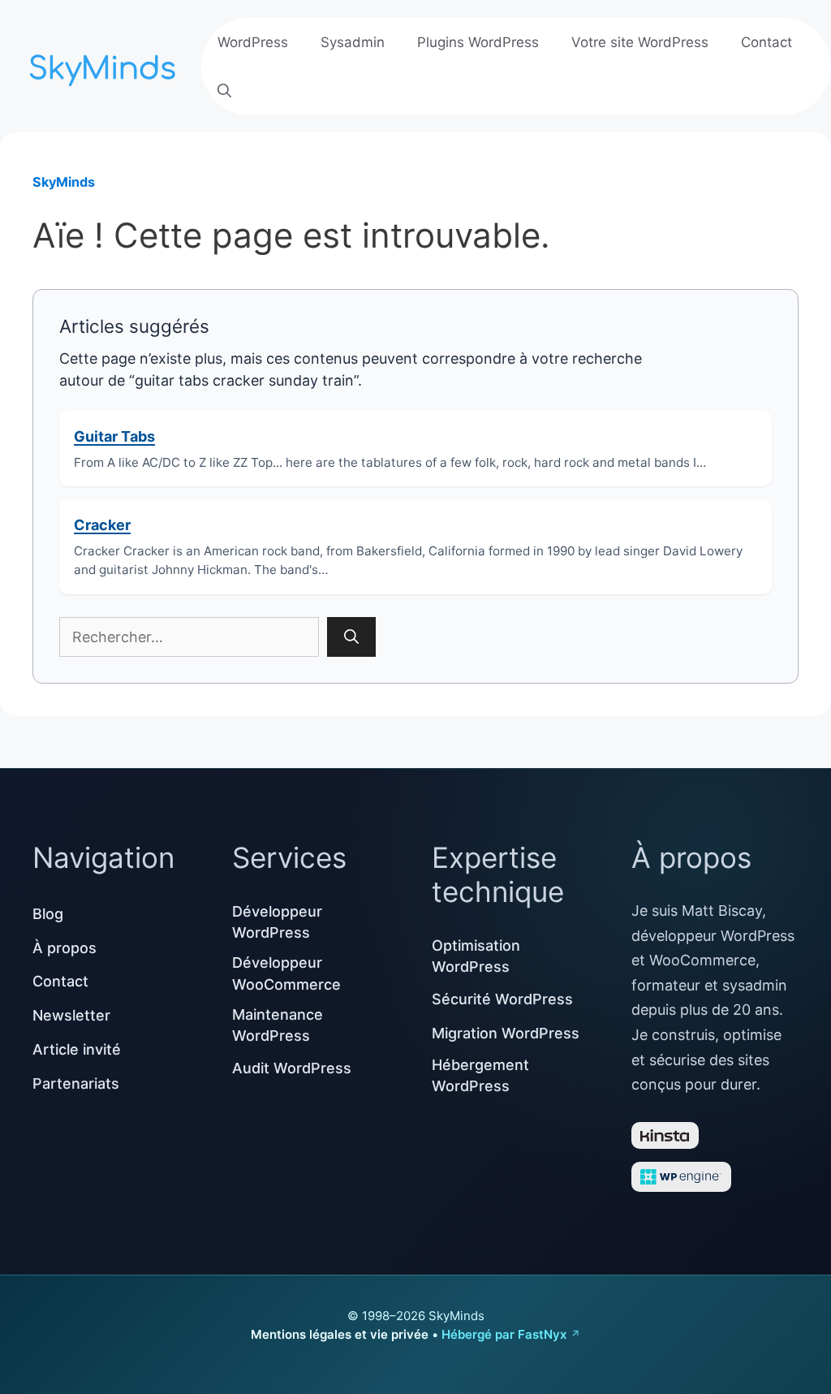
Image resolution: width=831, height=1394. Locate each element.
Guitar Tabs (114, 436)
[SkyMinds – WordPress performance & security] (105, 64)
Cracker (102, 524)
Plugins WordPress (478, 42)
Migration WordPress (505, 1033)
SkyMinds (63, 182)
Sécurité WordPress (502, 999)
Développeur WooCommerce (286, 973)
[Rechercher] (351, 637)
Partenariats (75, 1083)
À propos (64, 947)
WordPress (252, 42)
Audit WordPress (291, 1068)
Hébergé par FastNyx (503, 1334)
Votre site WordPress (639, 42)
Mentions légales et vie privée (339, 1334)
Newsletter (71, 1015)
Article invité (76, 1049)
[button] (224, 91)
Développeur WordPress (277, 922)
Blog (47, 913)
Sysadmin (353, 42)
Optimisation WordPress (476, 956)
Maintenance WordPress (277, 1025)
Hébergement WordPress (480, 1075)
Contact (766, 42)
